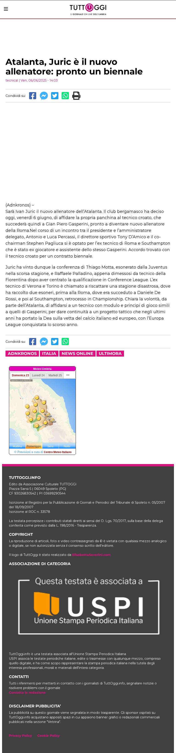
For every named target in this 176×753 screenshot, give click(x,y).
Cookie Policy (48, 736)
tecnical (12, 80)
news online (77, 353)
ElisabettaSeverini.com (91, 555)
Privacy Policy (20, 736)
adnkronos (22, 353)
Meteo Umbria (42, 369)
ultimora (110, 353)
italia (49, 353)
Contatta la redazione (27, 692)
